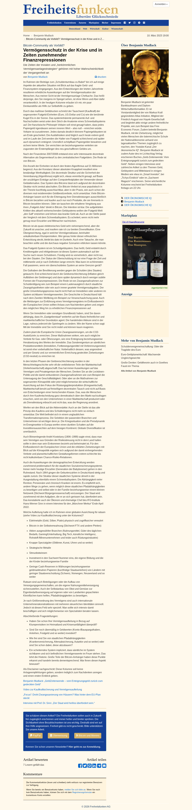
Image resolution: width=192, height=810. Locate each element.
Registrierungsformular (82, 792)
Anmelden (160, 4)
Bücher (105, 23)
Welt (85, 29)
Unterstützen (70, 23)
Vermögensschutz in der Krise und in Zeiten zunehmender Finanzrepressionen (62, 53)
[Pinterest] (89, 767)
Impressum (116, 23)
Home (26, 35)
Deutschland (74, 29)
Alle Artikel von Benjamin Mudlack (138, 371)
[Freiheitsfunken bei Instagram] (134, 23)
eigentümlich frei (159, 287)
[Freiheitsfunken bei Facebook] (125, 23)
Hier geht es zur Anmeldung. (85, 747)
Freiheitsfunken (54, 23)
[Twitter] (85, 767)
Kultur (105, 29)
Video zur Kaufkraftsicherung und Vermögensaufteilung (52, 689)
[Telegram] (99, 767)
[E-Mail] (104, 767)
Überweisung (59, 735)
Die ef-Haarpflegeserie (133, 222)
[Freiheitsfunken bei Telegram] (139, 23)
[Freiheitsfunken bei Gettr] (144, 23)
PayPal (36, 735)
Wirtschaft (95, 29)
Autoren (82, 23)
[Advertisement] (145, 318)
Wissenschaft (117, 29)
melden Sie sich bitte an (75, 790)
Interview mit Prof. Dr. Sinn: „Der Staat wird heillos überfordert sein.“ (59, 703)
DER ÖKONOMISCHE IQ (137, 198)
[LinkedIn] (94, 767)
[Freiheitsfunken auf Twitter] (130, 23)
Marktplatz (94, 23)
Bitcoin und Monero (88, 735)
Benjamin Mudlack (44, 35)
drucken (101, 77)
